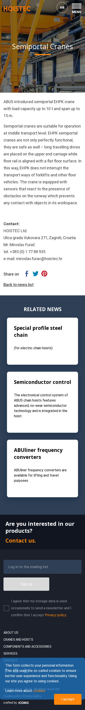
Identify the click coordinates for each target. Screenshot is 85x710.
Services (10, 653)
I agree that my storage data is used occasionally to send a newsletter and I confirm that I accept (41, 608)
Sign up (26, 584)
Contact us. (20, 540)
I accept (67, 699)
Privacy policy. (56, 615)
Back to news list (18, 284)
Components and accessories (27, 646)
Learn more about (25, 691)
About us (10, 632)
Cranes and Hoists (18, 639)
